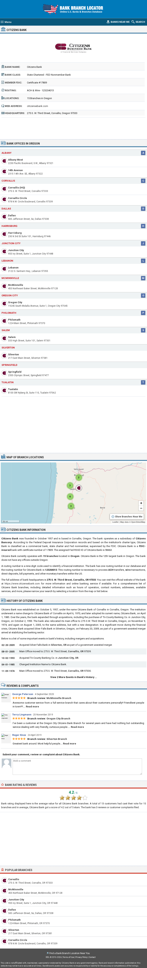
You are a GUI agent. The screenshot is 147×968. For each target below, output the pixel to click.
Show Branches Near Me (128, 516)
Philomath (9, 312)
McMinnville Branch (59, 698)
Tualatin (8, 382)
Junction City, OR (68, 657)
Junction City (11, 243)
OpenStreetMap (138, 522)
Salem (6, 330)
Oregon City (10, 295)
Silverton (8, 347)
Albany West (15, 159)
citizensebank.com (37, 106)
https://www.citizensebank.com (22, 583)
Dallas (6, 208)
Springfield (9, 365)
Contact (92, 957)
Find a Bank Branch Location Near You (69, 953)
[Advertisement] (74, 127)
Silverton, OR (58, 644)
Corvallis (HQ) (16, 187)
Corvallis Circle (17, 198)
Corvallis (8, 180)
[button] (79, 477)
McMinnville (10, 278)
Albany (6, 152)
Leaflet (115, 522)
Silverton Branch (57, 739)
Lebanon (7, 260)
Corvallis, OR (75, 651)
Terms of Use (68, 957)
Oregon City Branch (58, 718)
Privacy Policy (81, 957)
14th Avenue (15, 170)
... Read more (31, 706)
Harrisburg (9, 226)
